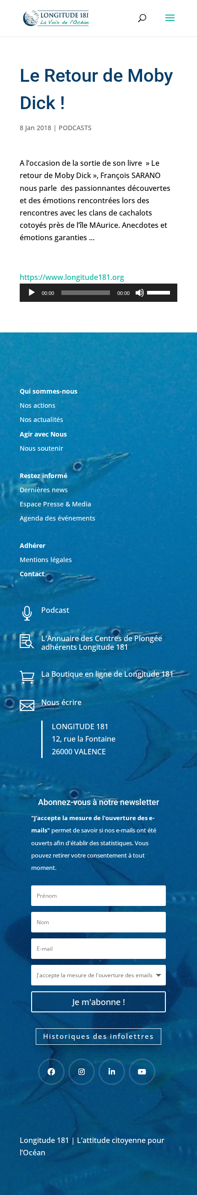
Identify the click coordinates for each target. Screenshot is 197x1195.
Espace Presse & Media (55, 504)
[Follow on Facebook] (51, 1071)
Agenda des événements (57, 518)
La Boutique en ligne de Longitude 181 (107, 674)
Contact (32, 573)
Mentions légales (46, 559)
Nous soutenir (41, 448)
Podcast (55, 610)
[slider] (160, 292)
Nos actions (37, 405)
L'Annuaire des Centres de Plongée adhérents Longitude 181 (101, 642)
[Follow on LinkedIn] (111, 1071)
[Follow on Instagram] (81, 1071)
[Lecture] (31, 292)
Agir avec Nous (43, 434)
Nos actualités (41, 419)
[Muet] (139, 292)
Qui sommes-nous (48, 391)
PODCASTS (75, 127)
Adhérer (33, 545)
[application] (98, 293)
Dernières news (44, 489)
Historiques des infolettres (98, 1036)
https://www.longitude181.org (72, 277)
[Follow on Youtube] (142, 1071)
